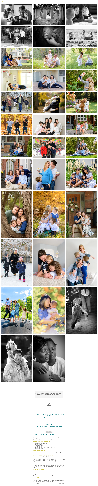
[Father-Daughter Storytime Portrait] (16, 80)
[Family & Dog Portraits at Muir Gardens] (81, 102)
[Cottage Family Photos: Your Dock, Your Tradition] (81, 36)
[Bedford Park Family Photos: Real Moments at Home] (81, 14)
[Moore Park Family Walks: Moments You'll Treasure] (16, 36)
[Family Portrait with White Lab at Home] (16, 174)
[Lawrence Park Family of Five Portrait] (81, 147)
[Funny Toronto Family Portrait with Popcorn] (49, 174)
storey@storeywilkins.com (44, 483)
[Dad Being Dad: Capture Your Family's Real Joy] (49, 14)
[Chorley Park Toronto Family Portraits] (16, 214)
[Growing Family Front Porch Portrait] (16, 146)
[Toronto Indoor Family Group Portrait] (49, 125)
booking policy (55, 483)
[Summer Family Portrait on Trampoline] (16, 310)
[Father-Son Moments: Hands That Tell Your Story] (49, 36)
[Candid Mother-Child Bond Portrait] (49, 310)
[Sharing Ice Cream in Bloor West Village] (81, 214)
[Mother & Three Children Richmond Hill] (49, 214)
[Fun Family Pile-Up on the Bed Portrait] (81, 262)
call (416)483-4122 (36, 483)
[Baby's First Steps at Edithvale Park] (49, 80)
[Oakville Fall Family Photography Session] (49, 102)
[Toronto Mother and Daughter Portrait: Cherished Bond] (49, 358)
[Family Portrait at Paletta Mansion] (16, 58)
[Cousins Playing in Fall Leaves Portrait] (16, 124)
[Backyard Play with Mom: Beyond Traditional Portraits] (81, 310)
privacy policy (50, 483)
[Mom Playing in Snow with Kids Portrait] (16, 262)
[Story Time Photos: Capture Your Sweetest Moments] (16, 14)
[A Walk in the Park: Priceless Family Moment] (16, 358)
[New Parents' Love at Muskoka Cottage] (81, 80)
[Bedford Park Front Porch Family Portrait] (81, 125)
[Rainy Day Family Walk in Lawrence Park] (16, 102)
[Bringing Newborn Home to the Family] (49, 262)
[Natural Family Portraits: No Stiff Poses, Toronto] (49, 58)
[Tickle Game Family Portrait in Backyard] (81, 174)
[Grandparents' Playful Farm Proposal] (81, 58)
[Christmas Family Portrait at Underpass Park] (49, 147)
